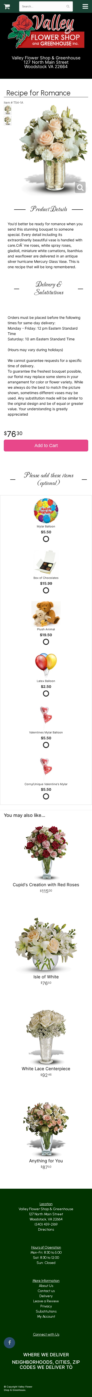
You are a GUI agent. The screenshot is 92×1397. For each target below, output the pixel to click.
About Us (46, 1286)
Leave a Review (46, 1301)
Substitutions (46, 1311)
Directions (46, 1229)
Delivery (46, 1296)
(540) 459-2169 (48, 72)
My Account (46, 1316)
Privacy (46, 1306)
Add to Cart (46, 445)
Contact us (46, 1291)
